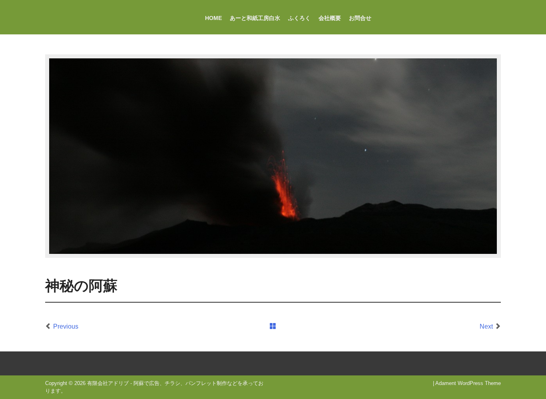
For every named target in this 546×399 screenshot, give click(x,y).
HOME (213, 18)
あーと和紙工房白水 (255, 18)
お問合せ (360, 18)
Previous (65, 326)
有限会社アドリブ (108, 383)
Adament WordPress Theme (468, 383)
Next (486, 326)
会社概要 (330, 18)
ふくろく (299, 18)
